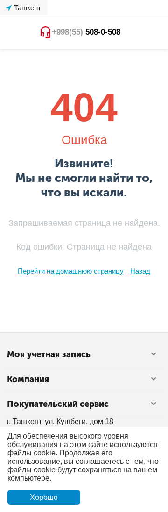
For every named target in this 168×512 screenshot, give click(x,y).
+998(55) (86, 32)
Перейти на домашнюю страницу (71, 271)
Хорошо (44, 497)
